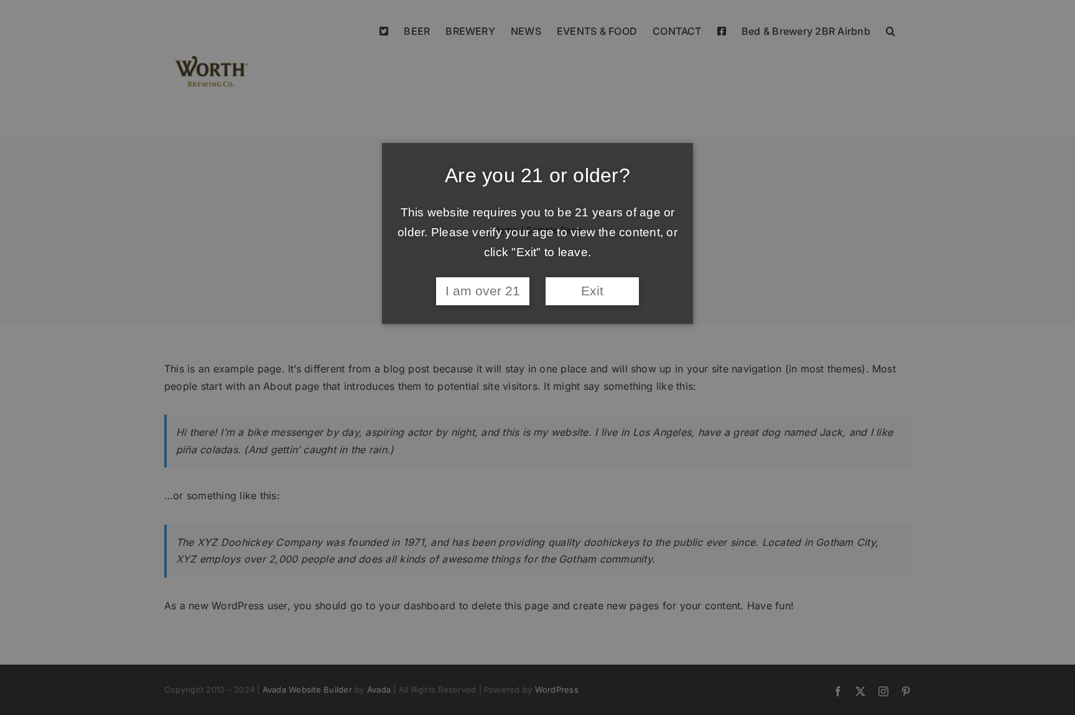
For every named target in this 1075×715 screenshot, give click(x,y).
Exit (592, 291)
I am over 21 (482, 291)
